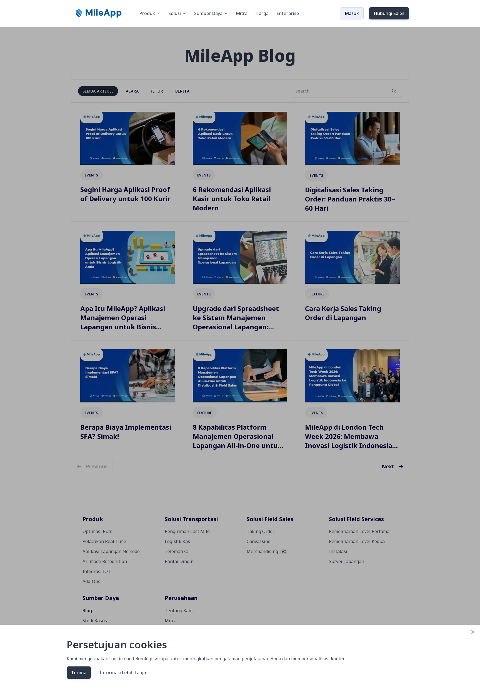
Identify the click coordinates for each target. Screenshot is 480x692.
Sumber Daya (208, 13)
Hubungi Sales (389, 13)
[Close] (473, 632)
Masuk (352, 13)
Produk (147, 13)
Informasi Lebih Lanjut (124, 672)
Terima (78, 672)
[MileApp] (99, 13)
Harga (262, 13)
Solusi (174, 13)
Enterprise (287, 13)
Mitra (242, 13)
